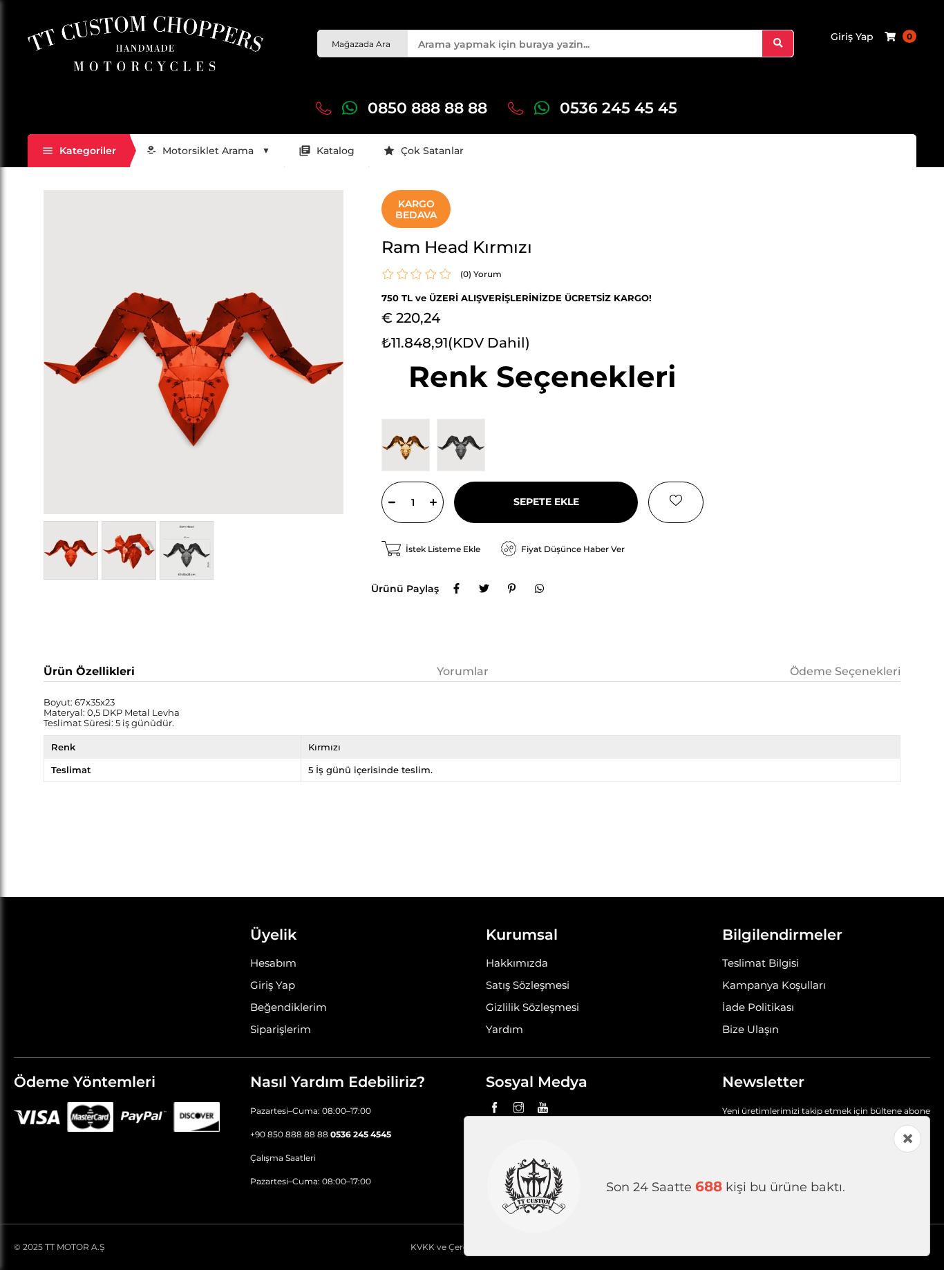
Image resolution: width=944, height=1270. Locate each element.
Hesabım (273, 962)
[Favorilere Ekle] (676, 502)
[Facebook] (456, 588)
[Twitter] (483, 588)
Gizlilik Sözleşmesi (532, 1007)
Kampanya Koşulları (774, 985)
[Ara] (777, 43)
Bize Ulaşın (750, 1029)
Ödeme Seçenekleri (845, 671)
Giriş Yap (272, 985)
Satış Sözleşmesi (527, 985)
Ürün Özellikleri (89, 671)
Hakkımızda (517, 962)
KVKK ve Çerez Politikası (460, 1247)
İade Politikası (758, 1007)
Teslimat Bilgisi (760, 962)
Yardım (504, 1029)
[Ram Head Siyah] (464, 445)
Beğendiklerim (288, 1007)
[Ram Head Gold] (409, 445)
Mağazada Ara (361, 44)
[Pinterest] (511, 588)
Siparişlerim (280, 1029)
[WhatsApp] (539, 588)
